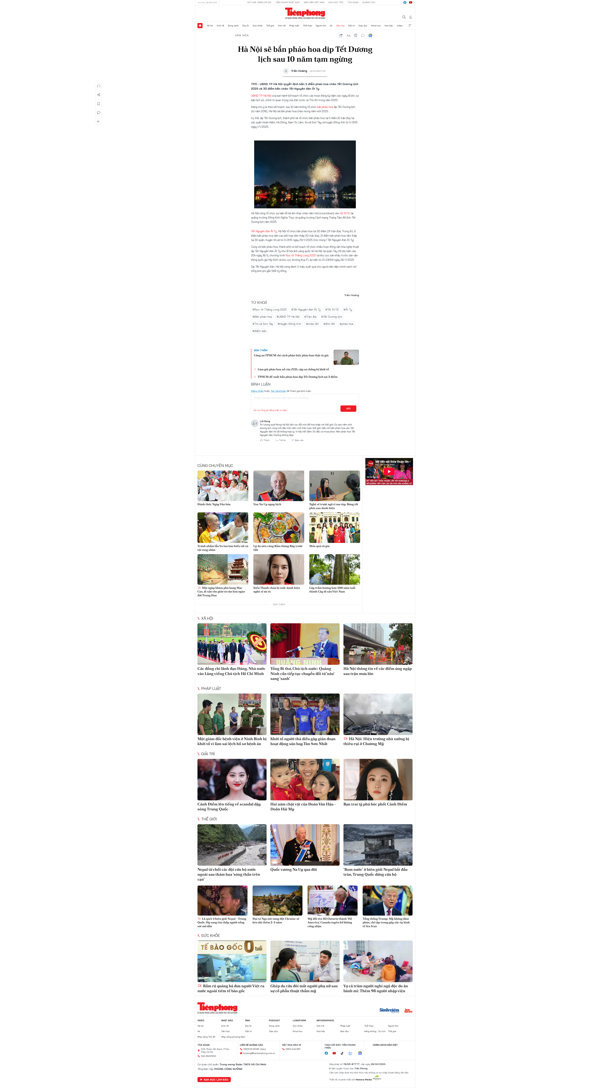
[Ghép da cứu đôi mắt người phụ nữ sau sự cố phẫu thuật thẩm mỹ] (304, 961)
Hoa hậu (389, 25)
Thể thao (307, 25)
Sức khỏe (257, 25)
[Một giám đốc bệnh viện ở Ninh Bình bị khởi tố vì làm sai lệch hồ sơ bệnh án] (232, 714)
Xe (331, 25)
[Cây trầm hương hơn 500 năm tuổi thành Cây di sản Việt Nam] (334, 569)
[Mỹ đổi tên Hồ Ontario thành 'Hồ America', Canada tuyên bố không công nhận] (333, 901)
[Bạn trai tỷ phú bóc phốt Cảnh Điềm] (378, 779)
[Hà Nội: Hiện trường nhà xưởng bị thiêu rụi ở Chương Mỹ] (378, 714)
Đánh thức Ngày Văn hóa (213, 504)
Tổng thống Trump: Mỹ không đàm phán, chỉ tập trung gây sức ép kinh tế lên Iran (386, 922)
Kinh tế (220, 25)
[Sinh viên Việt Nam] (389, 1011)
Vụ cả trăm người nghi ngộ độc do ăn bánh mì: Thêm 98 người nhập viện (375, 988)
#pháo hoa (346, 324)
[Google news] (361, 1053)
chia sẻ (341, 35)
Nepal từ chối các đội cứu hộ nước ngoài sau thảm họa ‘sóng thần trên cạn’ (228, 874)
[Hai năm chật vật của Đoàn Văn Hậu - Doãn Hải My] (304, 779)
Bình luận (98, 112)
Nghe (98, 86)
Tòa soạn (352, 2)
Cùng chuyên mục (215, 465)
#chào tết (312, 324)
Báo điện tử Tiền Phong (305, 13)
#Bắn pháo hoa (262, 316)
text (348, 35)
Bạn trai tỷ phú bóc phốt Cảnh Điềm (375, 804)
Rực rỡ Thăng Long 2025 (301, 255)
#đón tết (329, 324)
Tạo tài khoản (278, 391)
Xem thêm (410, 25)
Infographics (325, 1020)
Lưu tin (98, 104)
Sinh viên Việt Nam (314, 2)
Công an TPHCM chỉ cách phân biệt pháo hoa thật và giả (291, 355)
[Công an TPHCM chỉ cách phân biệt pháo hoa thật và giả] (346, 357)
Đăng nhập (257, 391)
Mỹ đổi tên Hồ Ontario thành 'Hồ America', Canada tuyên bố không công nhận (330, 922)
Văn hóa (340, 25)
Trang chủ (200, 25)
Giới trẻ (282, 25)
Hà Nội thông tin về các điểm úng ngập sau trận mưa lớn (377, 671)
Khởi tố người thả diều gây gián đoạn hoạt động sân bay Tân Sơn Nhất (303, 741)
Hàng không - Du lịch (375, 1031)
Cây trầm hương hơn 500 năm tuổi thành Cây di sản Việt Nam (332, 589)
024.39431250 (208, 1056)
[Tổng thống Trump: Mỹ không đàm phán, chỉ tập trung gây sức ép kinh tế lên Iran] (388, 901)
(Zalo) (263, 1049)
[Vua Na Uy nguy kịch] (278, 486)
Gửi (348, 408)
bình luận (363, 35)
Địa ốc (245, 25)
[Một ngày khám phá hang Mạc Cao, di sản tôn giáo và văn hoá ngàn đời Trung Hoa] (222, 569)
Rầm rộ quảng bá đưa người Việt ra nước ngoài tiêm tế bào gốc (230, 988)
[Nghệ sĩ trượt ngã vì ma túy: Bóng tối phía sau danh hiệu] (334, 486)
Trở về (98, 121)
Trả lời (282, 440)
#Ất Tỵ (347, 309)
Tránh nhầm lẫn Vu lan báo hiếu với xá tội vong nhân (222, 547)
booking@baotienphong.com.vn (259, 1053)
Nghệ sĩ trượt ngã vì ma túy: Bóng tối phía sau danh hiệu (333, 506)
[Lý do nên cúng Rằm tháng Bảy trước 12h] (278, 527)
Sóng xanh (233, 25)
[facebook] (405, 2)
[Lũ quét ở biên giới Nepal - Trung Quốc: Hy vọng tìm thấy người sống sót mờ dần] (222, 901)
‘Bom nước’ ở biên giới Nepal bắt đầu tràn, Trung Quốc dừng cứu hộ (375, 872)
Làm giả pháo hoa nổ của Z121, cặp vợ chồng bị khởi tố (293, 369)
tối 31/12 (345, 213)
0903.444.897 (293, 1049)
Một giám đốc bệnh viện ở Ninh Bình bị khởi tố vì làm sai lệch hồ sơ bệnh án (232, 741)
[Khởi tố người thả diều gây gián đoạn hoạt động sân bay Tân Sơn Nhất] (304, 714)
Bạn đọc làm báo (216, 1079)
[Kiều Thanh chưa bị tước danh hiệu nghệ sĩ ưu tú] (278, 569)
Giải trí (351, 25)
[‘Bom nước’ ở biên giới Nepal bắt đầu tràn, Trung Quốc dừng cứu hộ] (378, 845)
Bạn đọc (344, 1031)
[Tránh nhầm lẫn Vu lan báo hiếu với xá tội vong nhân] (222, 527)
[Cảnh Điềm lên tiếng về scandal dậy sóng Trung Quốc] (232, 779)
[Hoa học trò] (408, 1011)
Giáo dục (362, 25)
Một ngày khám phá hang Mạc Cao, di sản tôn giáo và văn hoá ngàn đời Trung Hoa (221, 591)
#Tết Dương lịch (331, 316)
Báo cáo (299, 440)
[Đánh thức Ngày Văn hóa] (222, 486)
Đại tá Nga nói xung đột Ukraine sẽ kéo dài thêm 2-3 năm (276, 920)
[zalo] (352, 1053)
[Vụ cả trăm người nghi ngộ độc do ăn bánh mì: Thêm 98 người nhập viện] (378, 961)
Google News (370, 35)
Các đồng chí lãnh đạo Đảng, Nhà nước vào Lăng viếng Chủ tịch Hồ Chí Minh (231, 671)
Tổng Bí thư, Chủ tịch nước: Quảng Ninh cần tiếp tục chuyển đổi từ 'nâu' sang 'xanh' (302, 673)
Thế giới (270, 25)
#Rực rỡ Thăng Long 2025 (269, 309)
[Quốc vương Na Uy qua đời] (304, 845)
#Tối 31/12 (332, 309)
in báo (355, 35)
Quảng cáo (368, 2)
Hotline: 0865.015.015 (259, 2)
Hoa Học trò (335, 2)
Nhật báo (227, 1020)
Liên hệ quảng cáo (251, 1045)
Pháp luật (294, 25)
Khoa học (376, 25)
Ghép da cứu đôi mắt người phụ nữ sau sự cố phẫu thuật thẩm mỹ (304, 988)
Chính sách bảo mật (385, 1045)
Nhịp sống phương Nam (233, 1036)
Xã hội (210, 25)
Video (400, 25)
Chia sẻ (98, 95)
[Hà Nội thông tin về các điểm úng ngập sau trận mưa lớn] (378, 644)
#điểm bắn (259, 331)
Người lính (321, 25)
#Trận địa (310, 316)
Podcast (274, 1020)
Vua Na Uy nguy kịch (267, 504)
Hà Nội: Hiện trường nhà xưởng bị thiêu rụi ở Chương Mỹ (376, 741)
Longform (299, 1020)
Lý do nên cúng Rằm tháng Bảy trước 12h (278, 547)
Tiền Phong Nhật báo (287, 2)
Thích (266, 440)
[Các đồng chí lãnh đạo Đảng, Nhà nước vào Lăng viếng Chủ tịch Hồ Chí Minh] (232, 644)
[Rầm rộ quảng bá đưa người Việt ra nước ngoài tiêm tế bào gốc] (232, 961)
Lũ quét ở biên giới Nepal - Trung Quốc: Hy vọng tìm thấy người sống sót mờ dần (221, 922)
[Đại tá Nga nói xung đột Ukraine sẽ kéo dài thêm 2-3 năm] (278, 901)
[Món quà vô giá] (334, 527)
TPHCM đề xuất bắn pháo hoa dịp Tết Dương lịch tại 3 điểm (297, 377)
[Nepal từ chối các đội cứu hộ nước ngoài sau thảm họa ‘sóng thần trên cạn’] (232, 845)
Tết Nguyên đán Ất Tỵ (264, 231)
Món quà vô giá (319, 546)
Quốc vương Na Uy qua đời (293, 869)
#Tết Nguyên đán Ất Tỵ (306, 309)
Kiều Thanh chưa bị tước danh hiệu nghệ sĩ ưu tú (276, 589)
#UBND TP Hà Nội (288, 316)
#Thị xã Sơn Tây (262, 324)
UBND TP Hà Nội (261, 95)
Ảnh (247, 1020)
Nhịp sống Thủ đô (206, 1036)
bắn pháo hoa (325, 107)
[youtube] (411, 2)
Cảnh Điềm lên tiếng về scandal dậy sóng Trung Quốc (229, 806)
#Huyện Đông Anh (289, 324)
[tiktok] (343, 1053)
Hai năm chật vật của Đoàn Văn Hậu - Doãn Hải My (303, 806)
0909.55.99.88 (251, 1049)
